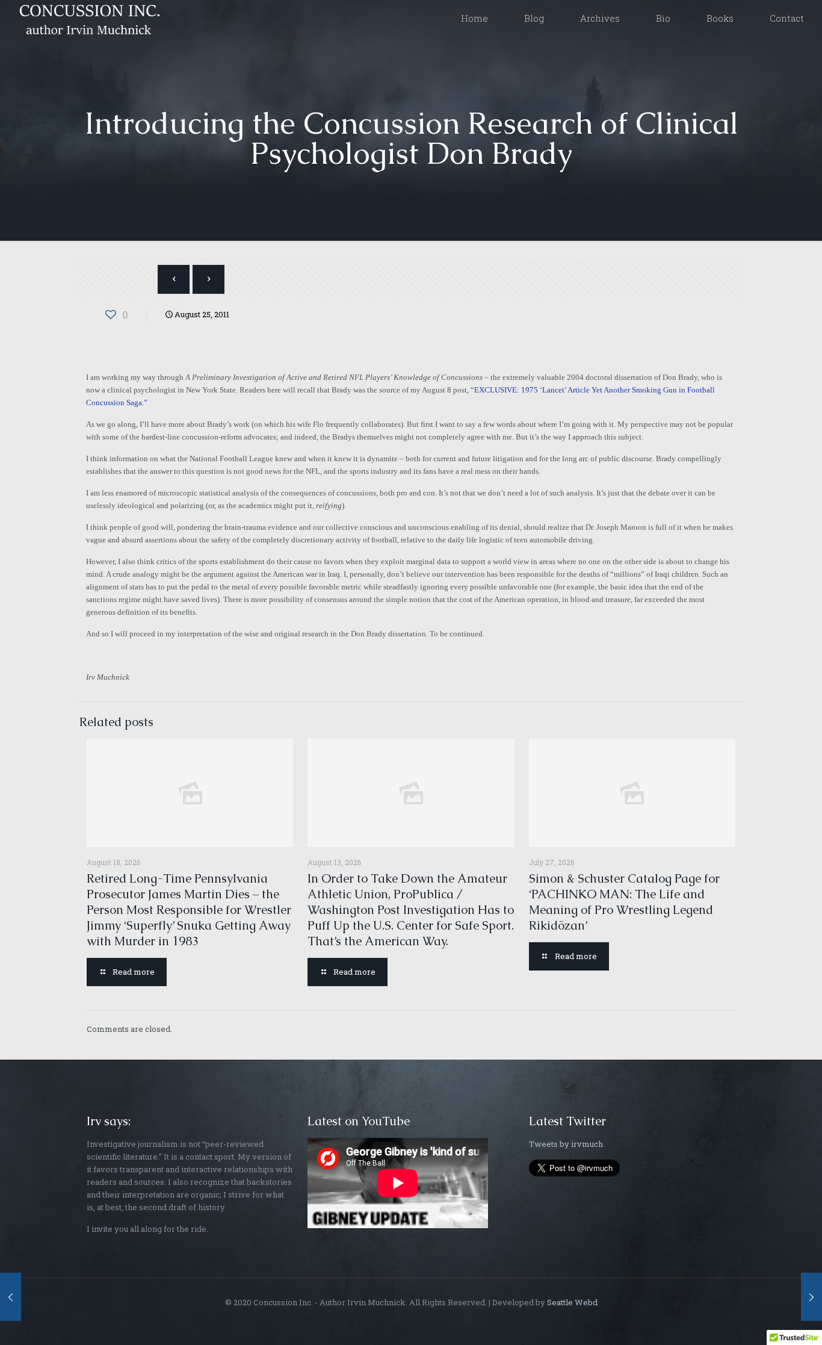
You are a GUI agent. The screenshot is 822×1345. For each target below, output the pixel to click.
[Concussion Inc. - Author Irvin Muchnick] (87, 18)
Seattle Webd (572, 1302)
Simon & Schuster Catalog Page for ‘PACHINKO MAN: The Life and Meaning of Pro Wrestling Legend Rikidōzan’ (624, 902)
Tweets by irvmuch (566, 1143)
